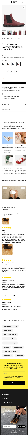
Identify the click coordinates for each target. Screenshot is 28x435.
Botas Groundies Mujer (9, 338)
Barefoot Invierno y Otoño (10, 326)
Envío (11, 57)
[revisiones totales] (14, 53)
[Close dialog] (25, 408)
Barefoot (3, 38)
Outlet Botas (20, 355)
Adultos (9, 38)
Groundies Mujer (18, 347)
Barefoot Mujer (7, 330)
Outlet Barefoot (7, 355)
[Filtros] (3, 214)
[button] (2, 2)
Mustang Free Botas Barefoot (11, 351)
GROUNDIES (5, 41)
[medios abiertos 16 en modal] (23, 7)
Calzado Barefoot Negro (10, 343)
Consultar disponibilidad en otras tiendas (11, 90)
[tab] (4, 33)
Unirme (14, 383)
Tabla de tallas (23, 67)
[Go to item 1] (5, 221)
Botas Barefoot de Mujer (10, 334)
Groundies (6, 347)
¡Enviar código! (21, 426)
